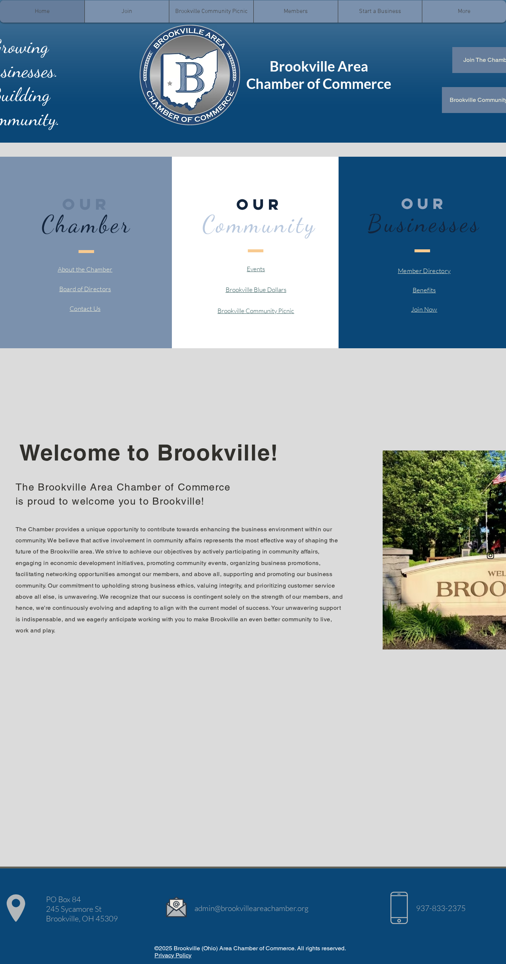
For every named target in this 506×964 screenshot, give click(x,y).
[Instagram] (490, 555)
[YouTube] (490, 524)
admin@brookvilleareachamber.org (251, 908)
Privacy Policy (173, 955)
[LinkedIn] (490, 508)
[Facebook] (490, 493)
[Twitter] (490, 540)
